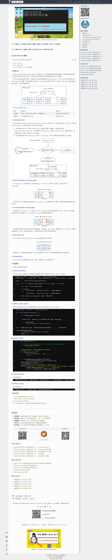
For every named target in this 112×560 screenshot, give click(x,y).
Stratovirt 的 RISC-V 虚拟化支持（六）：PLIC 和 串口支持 (31, 447)
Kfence (25, 498)
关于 (93, 2)
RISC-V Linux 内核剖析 (25, 67)
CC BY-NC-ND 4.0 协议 (40, 503)
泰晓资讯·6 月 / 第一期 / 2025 (89, 80)
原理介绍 (84, 33)
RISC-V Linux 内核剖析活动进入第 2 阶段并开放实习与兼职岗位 (33, 463)
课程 (79, 2)
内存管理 (18, 498)
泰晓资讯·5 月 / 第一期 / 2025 (89, 86)
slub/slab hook (87, 35)
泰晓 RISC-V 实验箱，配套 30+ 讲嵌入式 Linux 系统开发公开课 (34, 49)
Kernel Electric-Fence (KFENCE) (24, 399)
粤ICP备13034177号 (56, 559)
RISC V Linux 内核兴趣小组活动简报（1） (92, 70)
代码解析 (84, 45)
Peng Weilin (16, 60)
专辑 (70, 2)
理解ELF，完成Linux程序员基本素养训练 (44, 549)
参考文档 (84, 47)
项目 (74, 2)
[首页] (6, 536)
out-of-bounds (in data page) (91, 39)
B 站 (28, 420)
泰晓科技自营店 (30, 423)
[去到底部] (6, 532)
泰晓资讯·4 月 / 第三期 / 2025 (89, 88)
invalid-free (86, 43)
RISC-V (28, 496)
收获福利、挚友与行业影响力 (40, 416)
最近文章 (85, 78)
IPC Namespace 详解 (87, 74)
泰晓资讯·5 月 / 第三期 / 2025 (89, 82)
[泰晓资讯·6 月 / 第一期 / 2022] (6, 549)
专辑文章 (85, 50)
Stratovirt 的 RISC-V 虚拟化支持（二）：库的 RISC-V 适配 (31, 456)
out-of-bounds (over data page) (92, 37)
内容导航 (85, 31)
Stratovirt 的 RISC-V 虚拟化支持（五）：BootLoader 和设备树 (32, 449)
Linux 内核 (19, 496)
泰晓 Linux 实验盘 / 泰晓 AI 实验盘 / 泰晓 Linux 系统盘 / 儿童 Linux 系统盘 (37, 44)
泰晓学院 (23, 420)
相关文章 (85, 64)
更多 (97, 2)
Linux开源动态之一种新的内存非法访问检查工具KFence (30, 403)
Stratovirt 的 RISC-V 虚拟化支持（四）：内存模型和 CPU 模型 (32, 451)
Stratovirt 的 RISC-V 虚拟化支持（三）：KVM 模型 (95, 58)
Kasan (32, 498)
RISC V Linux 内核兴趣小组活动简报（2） (92, 68)
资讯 (65, 2)
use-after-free (87, 41)
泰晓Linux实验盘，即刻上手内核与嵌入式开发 (44, 40)
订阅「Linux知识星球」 (45, 418)
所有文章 (43, 525)
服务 (88, 2)
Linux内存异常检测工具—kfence (23, 397)
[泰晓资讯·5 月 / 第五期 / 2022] (6, 545)
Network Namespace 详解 (88, 72)
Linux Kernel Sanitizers (21, 401)
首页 (61, 2)
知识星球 (62, 555)
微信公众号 (56, 555)
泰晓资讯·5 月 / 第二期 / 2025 (89, 84)
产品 (84, 2)
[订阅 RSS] (101, 1)
